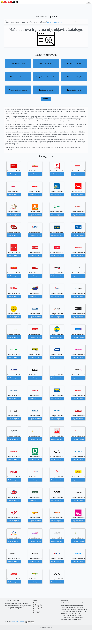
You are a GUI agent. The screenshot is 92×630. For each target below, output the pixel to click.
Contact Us (36, 613)
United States (70, 617)
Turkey (63, 603)
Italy (79, 613)
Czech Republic (71, 609)
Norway (83, 611)
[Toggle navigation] (88, 2)
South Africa (77, 620)
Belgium (68, 607)
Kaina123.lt (14, 622)
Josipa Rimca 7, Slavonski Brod (46, 77)
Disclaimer (36, 611)
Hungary (74, 613)
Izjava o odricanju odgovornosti (53, 22)
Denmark (78, 611)
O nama (63, 22)
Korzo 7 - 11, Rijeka (75, 63)
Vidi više (46, 99)
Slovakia (79, 609)
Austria (75, 605)
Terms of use (37, 609)
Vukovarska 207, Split (75, 77)
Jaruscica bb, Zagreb (74, 90)
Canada (80, 615)
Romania (74, 615)
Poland (84, 609)
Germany (64, 605)
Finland (68, 613)
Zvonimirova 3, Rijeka (19, 77)
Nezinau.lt (22, 622)
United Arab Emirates (68, 611)
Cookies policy (37, 605)
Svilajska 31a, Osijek (18, 63)
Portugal (82, 607)
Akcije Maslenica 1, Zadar (19, 90)
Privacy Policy (37, 607)
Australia (64, 620)
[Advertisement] (46, 10)
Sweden (63, 613)
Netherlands (75, 607)
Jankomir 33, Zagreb (46, 90)
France (63, 607)
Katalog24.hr (48, 627)
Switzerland (73, 603)
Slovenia (63, 609)
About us (36, 603)
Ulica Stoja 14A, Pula (46, 63)
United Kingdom (66, 615)
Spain (68, 603)
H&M (27, 21)
